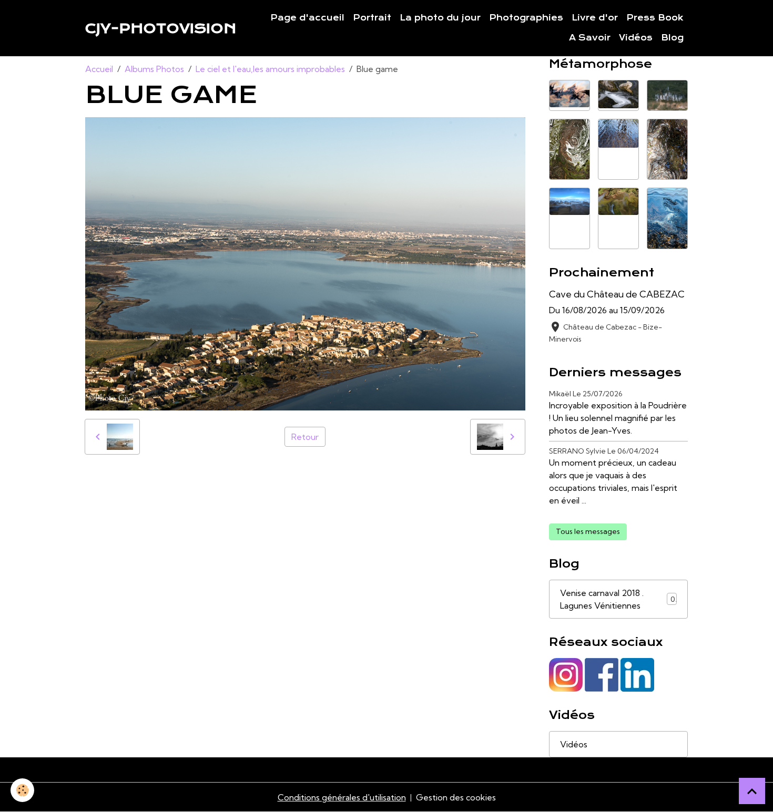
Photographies (526, 18)
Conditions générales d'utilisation (342, 797)
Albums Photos (154, 69)
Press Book (655, 18)
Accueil (99, 69)
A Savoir (590, 38)
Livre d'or (595, 18)
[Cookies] (22, 790)
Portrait (372, 18)
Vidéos (636, 38)
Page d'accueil (307, 18)
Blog (672, 38)
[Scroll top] (752, 791)
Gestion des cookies (456, 797)
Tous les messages (588, 531)
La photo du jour (440, 18)
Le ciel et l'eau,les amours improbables (270, 69)
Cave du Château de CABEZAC (617, 294)
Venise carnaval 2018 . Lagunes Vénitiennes (617, 599)
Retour (305, 436)
